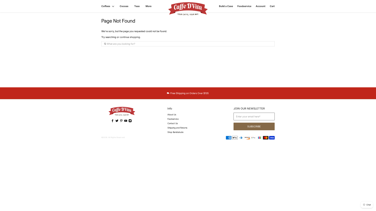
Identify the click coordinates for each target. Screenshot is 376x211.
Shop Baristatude (175, 132)
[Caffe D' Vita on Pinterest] (121, 121)
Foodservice (244, 6)
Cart (272, 6)
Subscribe (254, 126)
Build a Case (226, 6)
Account (260, 6)
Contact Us (172, 123)
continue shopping (130, 37)
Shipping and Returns (177, 127)
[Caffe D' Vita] (122, 111)
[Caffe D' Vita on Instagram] (130, 121)
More (148, 6)
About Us (171, 114)
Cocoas (124, 6)
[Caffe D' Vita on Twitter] (117, 121)
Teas (137, 6)
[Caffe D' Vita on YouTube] (125, 121)
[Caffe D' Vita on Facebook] (112, 121)
